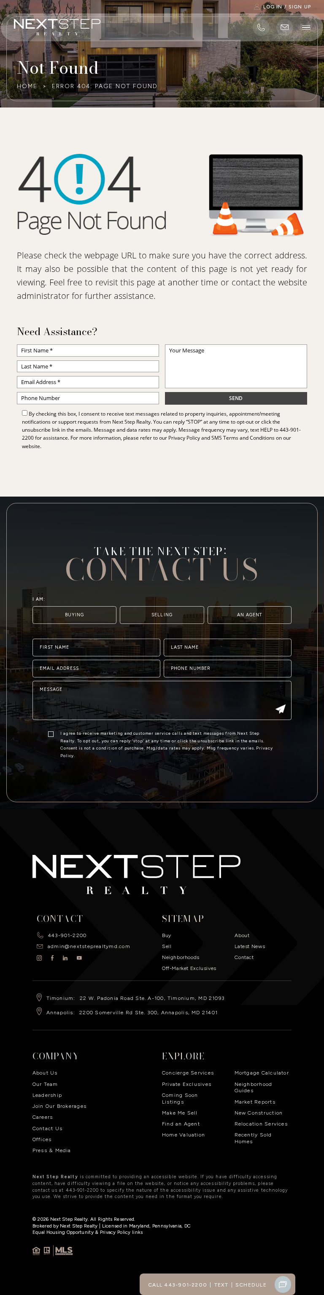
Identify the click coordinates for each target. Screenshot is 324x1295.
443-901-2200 (67, 935)
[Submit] (280, 710)
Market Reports (255, 1102)
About (242, 935)
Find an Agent (181, 1123)
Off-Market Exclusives (189, 968)
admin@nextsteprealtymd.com (89, 946)
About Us (45, 1072)
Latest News (250, 946)
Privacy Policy (184, 437)
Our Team (45, 1084)
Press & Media (51, 1150)
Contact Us (47, 1128)
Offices (42, 1139)
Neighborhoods (181, 957)
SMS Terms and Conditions (243, 437)
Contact (244, 957)
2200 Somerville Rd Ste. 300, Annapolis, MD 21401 (148, 1012)
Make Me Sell (180, 1113)
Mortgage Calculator (262, 1072)
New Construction (259, 1113)
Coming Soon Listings (180, 1098)
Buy (166, 935)
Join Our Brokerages (59, 1106)
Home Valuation (183, 1134)
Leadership (47, 1095)
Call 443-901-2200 (177, 1285)
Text (221, 1285)
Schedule (251, 1285)
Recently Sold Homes (253, 1138)
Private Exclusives (186, 1084)
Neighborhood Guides (254, 1087)
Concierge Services (188, 1072)
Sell (166, 946)
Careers (42, 1117)
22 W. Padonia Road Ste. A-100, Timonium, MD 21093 (152, 998)
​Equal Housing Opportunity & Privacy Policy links (87, 1232)
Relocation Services (261, 1123)
